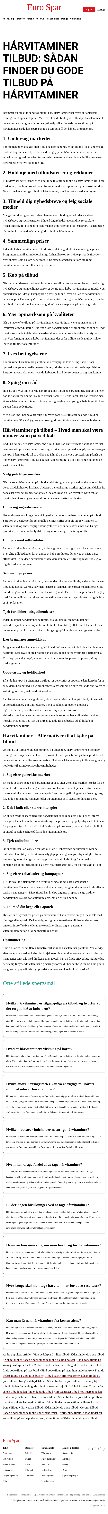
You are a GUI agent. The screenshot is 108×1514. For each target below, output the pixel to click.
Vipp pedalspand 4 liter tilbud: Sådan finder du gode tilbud (68, 1354)
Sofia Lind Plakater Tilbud (81, 1386)
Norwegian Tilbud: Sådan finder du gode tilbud (49, 1407)
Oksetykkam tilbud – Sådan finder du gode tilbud (67, 1418)
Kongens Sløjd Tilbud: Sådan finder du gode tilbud (50, 1381)
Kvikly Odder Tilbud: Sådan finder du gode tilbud (55, 1365)
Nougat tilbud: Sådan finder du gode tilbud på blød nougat (39, 1360)
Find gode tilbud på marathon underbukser (67, 1370)
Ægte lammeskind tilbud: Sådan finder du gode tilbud (48, 1402)
